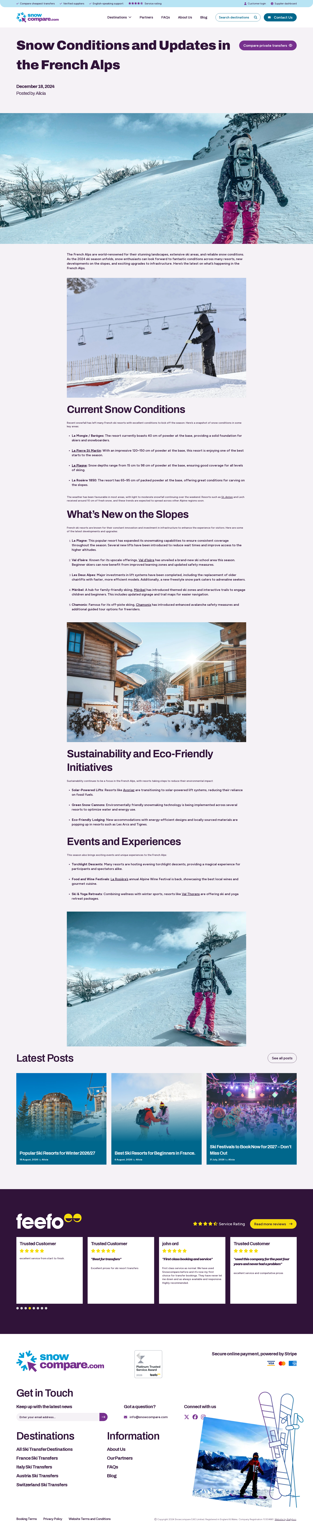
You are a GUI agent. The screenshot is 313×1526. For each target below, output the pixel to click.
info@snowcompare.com (149, 1417)
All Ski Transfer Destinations (44, 1449)
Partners (146, 17)
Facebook (195, 1417)
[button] (17, 1308)
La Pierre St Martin (86, 450)
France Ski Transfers (37, 1458)
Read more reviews (270, 1224)
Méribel (140, 590)
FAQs (165, 17)
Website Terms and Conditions (89, 1519)
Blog (203, 17)
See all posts (282, 1058)
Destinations (117, 17)
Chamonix (143, 605)
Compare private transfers (265, 45)
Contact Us (283, 17)
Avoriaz (128, 790)
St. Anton (227, 497)
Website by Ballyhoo (285, 1519)
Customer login (257, 3)
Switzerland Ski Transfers (41, 1484)
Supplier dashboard (286, 3)
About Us (185, 17)
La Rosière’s (119, 879)
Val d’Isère (146, 560)
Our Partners (120, 1458)
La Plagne (79, 465)
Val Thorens (191, 894)
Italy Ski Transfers (34, 1466)
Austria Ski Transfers (37, 1475)
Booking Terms (26, 1519)
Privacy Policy (52, 1519)
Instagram (203, 1417)
